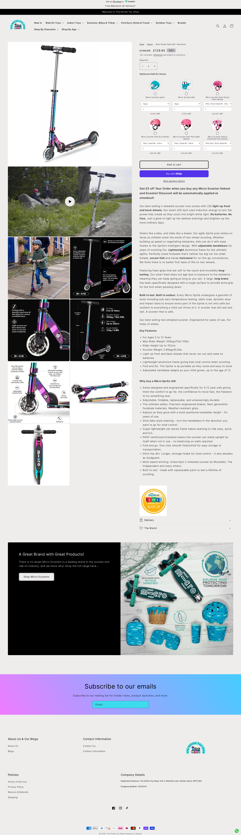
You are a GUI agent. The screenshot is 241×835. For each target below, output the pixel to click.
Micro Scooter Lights (155, 97)
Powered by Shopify (133, 834)
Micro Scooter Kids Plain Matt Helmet (186, 138)
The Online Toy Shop (115, 834)
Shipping (158, 55)
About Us (13, 746)
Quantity (144, 60)
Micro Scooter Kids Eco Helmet (155, 137)
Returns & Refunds (18, 792)
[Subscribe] (145, 704)
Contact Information (94, 751)
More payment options (174, 181)
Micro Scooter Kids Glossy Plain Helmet (217, 98)
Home (142, 44)
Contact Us (89, 746)
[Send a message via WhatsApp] (237, 831)
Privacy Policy (16, 787)
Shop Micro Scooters (37, 576)
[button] (54, 23)
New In (150, 44)
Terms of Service (17, 781)
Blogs (11, 751)
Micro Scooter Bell (186, 97)
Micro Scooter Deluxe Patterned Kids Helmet (217, 138)
